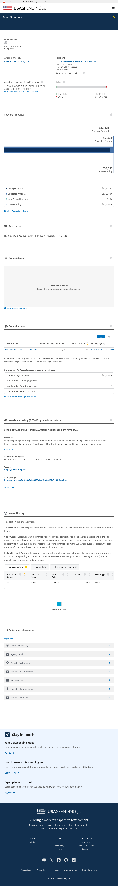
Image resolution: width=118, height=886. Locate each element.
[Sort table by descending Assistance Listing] (46, 575)
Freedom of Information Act (65, 870)
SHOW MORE (9, 487)
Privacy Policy (42, 870)
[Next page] (64, 604)
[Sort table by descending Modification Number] (25, 575)
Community (59, 845)
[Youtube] (44, 860)
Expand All (8, 638)
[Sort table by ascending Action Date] (68, 573)
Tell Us (8, 752)
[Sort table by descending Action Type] (113, 575)
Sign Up (8, 792)
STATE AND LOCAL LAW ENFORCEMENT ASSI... (21, 350)
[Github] (66, 860)
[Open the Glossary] (5, 42)
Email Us (59, 849)
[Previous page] (53, 604)
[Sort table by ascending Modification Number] (25, 573)
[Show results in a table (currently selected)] (101, 336)
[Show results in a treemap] (109, 336)
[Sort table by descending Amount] (89, 575)
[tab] (17, 567)
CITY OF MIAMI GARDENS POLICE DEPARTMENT (76, 61)
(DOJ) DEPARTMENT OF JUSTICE (102, 350)
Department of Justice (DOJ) (16, 61)
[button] (59, 645)
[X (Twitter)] (51, 860)
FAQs (59, 842)
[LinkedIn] (73, 860)
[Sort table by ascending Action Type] (113, 573)
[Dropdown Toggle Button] (114, 17)
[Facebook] (58, 860)
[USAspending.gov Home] (24, 8)
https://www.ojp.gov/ (15, 469)
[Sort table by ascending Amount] (89, 573)
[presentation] (84, 72)
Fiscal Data (85, 842)
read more (8, 449)
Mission (33, 842)
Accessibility (26, 870)
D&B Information (89, 870)
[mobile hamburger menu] (111, 8)
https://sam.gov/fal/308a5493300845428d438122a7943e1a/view (35, 480)
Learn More (10, 772)
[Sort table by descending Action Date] (68, 575)
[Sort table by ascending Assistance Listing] (46, 573)
